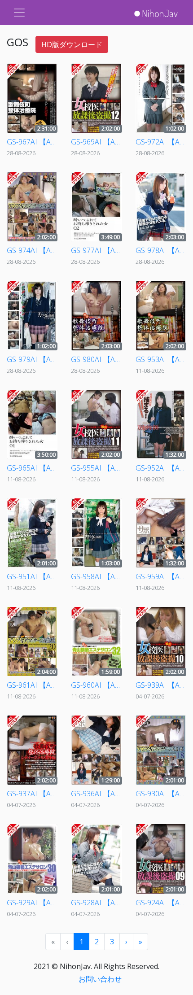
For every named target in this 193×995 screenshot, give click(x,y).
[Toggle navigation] (19, 12)
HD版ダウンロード (71, 44)
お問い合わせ (100, 979)
